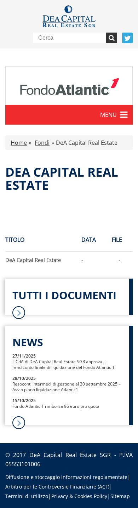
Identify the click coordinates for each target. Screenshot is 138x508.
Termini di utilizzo (26, 496)
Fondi (42, 143)
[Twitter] (127, 38)
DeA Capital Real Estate (33, 259)
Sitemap (120, 496)
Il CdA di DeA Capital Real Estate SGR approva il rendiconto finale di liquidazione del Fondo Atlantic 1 (63, 364)
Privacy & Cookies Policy (79, 496)
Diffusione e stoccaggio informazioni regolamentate (66, 477)
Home (19, 143)
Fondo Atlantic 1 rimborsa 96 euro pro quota (55, 406)
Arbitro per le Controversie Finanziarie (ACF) (57, 486)
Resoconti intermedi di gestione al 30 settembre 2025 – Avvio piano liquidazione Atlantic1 (66, 387)
